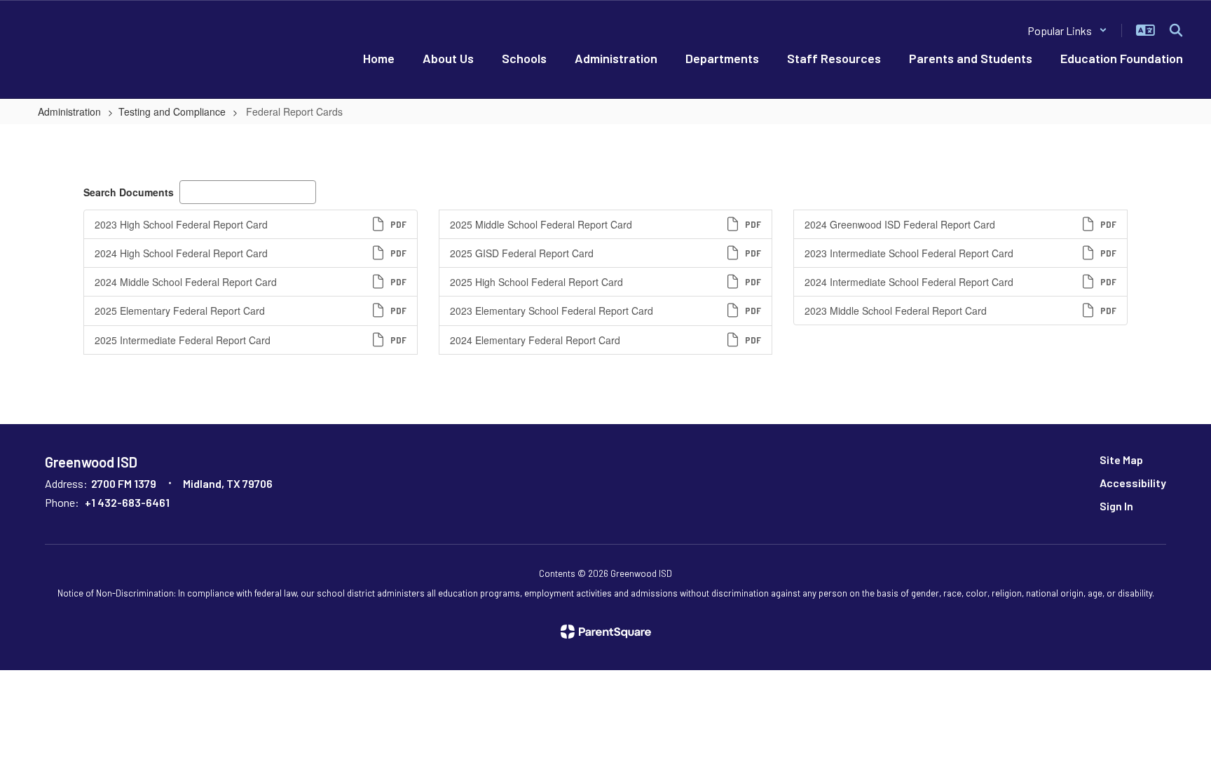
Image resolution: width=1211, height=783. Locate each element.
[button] (1067, 30)
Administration (69, 111)
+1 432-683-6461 (127, 502)
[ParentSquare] (606, 631)
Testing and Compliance (172, 111)
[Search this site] (1176, 30)
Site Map (1121, 459)
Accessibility (1133, 482)
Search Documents (128, 192)
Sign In (1116, 505)
